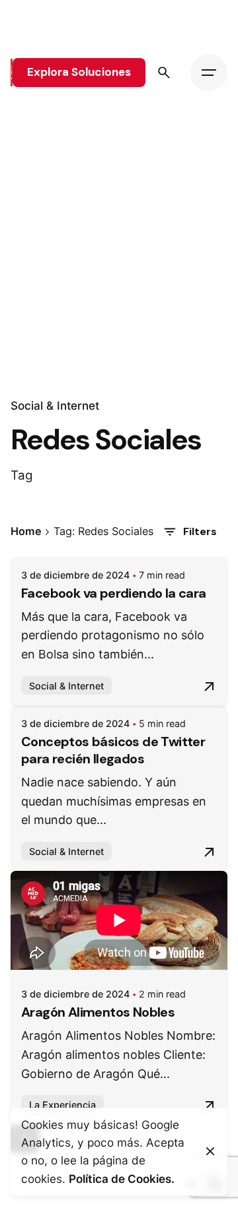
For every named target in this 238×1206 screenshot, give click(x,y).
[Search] (163, 72)
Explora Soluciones (79, 72)
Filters (200, 531)
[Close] (210, 1151)
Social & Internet (55, 405)
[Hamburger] (208, 72)
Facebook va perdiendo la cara (113, 593)
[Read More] (209, 687)
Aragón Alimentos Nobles (98, 1012)
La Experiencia (62, 1104)
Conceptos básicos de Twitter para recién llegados (113, 750)
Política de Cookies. (122, 1179)
